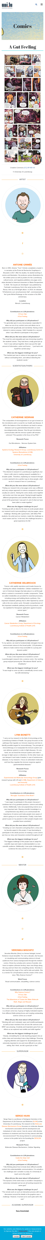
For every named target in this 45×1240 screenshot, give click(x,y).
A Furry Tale (22, 314)
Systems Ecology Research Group (14, 450)
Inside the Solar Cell (22, 1158)
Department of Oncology (32, 623)
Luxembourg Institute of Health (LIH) (22, 626)
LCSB (24, 780)
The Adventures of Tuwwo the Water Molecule (22, 999)
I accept (16, 1236)
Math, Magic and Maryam (22, 1002)
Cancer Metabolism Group (13, 623)
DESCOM (37, 1138)
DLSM (35, 1121)
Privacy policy (23, 1231)
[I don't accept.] (42, 1233)
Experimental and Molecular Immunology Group (20, 777)
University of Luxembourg (22, 454)
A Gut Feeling (22, 316)
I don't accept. (26, 1236)
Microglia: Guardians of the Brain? (22, 795)
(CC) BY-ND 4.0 (29, 167)
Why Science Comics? (22, 992)
